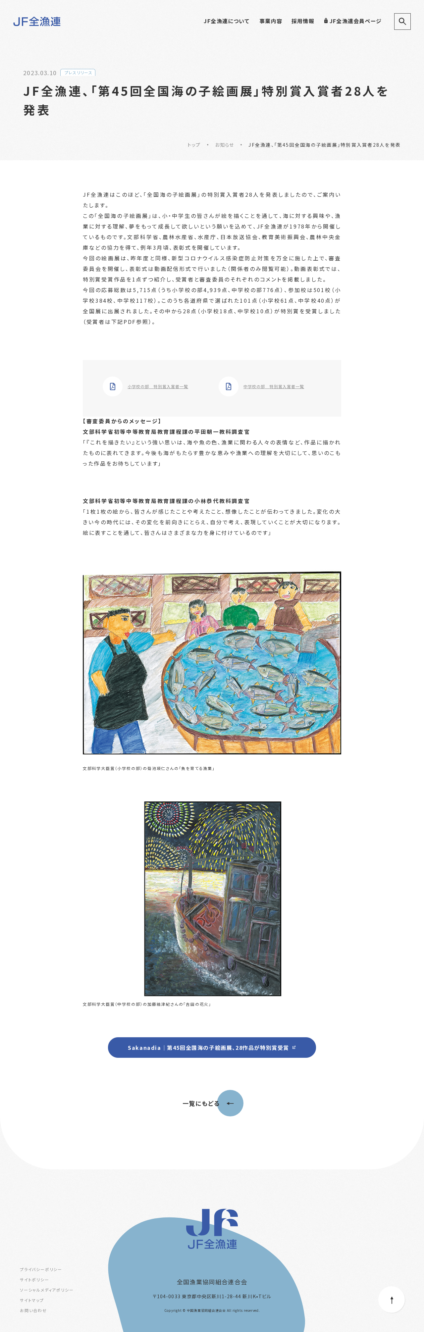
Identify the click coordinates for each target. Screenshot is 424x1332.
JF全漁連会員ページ (356, 21)
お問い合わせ (33, 1310)
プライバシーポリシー (41, 1269)
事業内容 (270, 21)
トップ (193, 144)
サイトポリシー (34, 1279)
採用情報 (303, 21)
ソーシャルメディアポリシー (47, 1290)
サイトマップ (32, 1300)
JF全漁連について (226, 21)
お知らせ (224, 144)
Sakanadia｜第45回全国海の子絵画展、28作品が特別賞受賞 (208, 1047)
